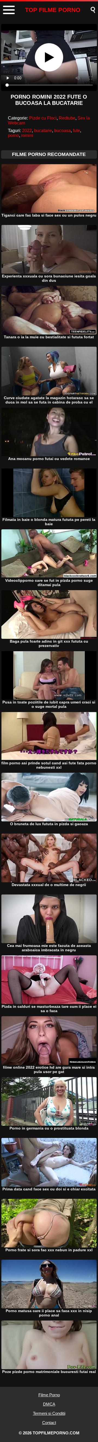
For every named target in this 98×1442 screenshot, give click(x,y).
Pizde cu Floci (43, 118)
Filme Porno (49, 1395)
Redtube (67, 118)
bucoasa (62, 130)
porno (13, 135)
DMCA (49, 1404)
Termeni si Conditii (49, 1413)
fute (76, 130)
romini (27, 135)
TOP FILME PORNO (52, 10)
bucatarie (43, 130)
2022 (27, 130)
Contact (49, 1422)
